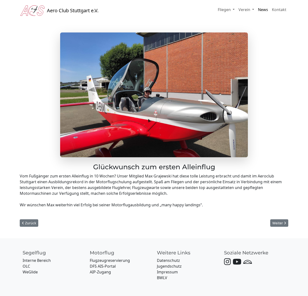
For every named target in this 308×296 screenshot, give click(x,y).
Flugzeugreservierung (110, 260)
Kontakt (279, 9)
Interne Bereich (37, 260)
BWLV (162, 277)
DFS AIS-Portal (103, 266)
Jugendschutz (169, 266)
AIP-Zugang (100, 272)
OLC (26, 266)
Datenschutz (168, 260)
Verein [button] (244, 9)
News (263, 9)
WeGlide (30, 272)
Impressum (167, 272)
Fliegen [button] (225, 9)
